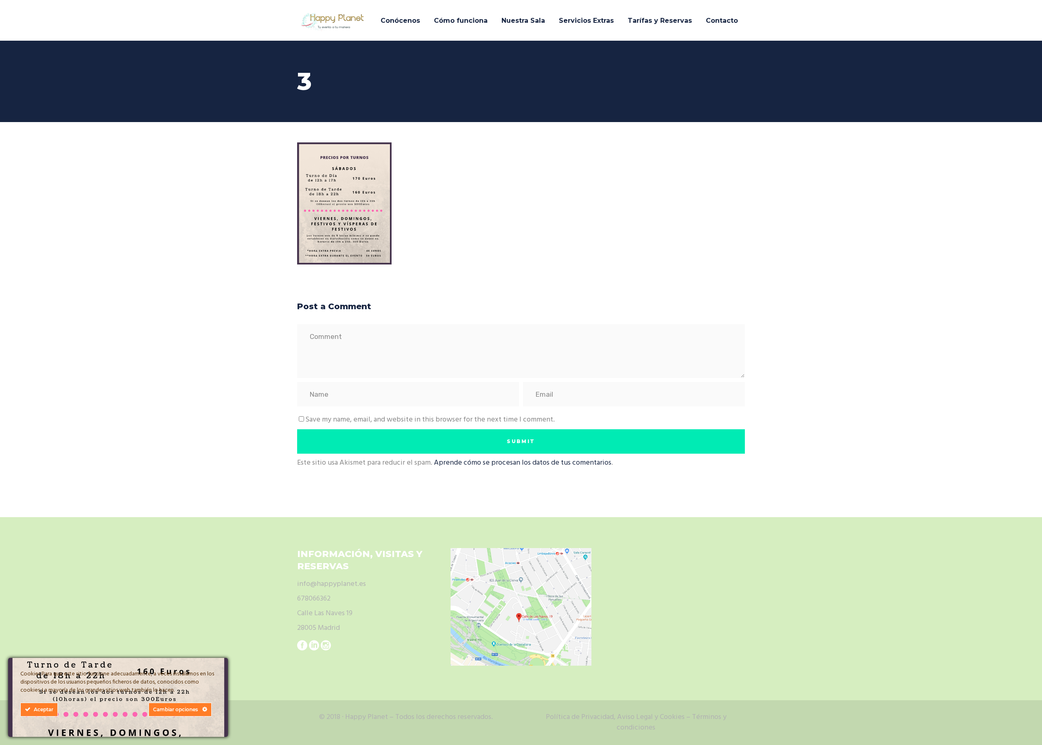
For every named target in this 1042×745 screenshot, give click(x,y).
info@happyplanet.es (331, 584)
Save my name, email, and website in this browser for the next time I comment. (430, 420)
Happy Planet (366, 717)
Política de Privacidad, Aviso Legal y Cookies (615, 717)
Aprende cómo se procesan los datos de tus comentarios (522, 463)
